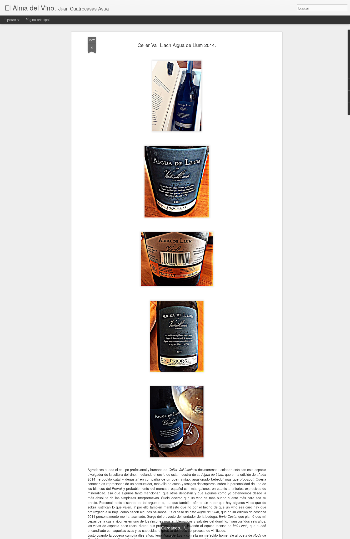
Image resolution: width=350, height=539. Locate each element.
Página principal (37, 19)
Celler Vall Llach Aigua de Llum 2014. (177, 44)
